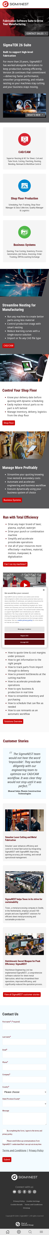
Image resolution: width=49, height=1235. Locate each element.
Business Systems (12, 500)
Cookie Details (17, 1204)
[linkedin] (29, 1192)
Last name (6, 1036)
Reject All (24, 636)
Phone (5, 1062)
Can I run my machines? (15, 564)
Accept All (24, 642)
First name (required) (11, 1021)
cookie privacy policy (24, 620)
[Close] (43, 590)
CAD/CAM (8, 345)
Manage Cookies (24, 629)
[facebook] (24, 1192)
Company (6, 1074)
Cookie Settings (33, 1201)
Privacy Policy (36, 1150)
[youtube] (14, 1192)
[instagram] (34, 1192)
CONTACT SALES (35, 33)
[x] (19, 1192)
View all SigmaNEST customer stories (22, 994)
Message (5, 1111)
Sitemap (26, 1208)
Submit (7, 1159)
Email (4, 1049)
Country (5, 1086)
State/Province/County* (11, 1099)
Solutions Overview (13, 721)
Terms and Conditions (14, 1150)
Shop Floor (9, 422)
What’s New (33, 114)
